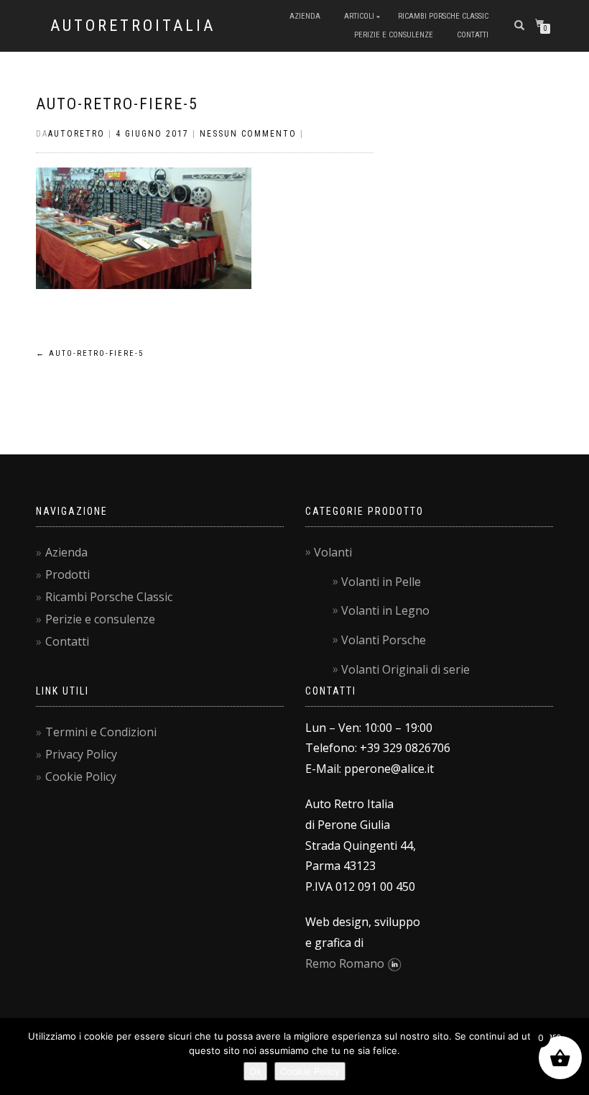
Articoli (359, 16)
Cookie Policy (80, 776)
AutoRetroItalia (132, 26)
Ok (255, 1071)
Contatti (472, 35)
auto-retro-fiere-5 (117, 104)
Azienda (304, 16)
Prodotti (67, 574)
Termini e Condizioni (101, 732)
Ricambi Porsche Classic (443, 16)
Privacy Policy (81, 754)
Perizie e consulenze (393, 35)
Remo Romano (344, 963)
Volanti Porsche (383, 640)
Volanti (333, 552)
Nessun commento (248, 134)
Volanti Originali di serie (405, 669)
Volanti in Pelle (381, 582)
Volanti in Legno (385, 610)
